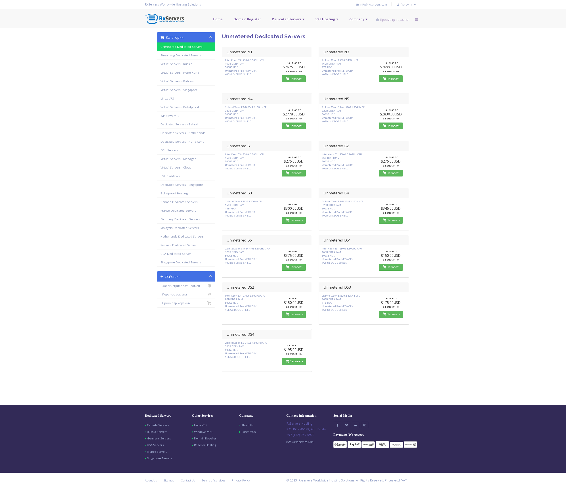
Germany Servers (159, 438)
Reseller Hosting (205, 445)
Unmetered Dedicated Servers (182, 47)
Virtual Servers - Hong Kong (180, 73)
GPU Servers (169, 150)
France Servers (157, 452)
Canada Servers (158, 425)
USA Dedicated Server (176, 254)
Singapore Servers (159, 458)
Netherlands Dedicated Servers (182, 236)
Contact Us (248, 432)
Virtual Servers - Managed (178, 159)
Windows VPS (170, 116)
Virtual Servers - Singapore (179, 90)
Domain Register (247, 19)
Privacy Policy (241, 480)
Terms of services (214, 480)
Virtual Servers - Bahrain (177, 81)
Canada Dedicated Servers (179, 202)
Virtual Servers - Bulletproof (180, 107)
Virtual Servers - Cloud (176, 167)
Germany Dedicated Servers (180, 219)
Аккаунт (407, 4)
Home (218, 19)
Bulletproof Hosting (174, 193)
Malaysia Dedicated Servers (180, 228)
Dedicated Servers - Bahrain (180, 124)
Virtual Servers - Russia (176, 64)
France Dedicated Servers (178, 211)
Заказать (296, 79)
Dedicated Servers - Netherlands (183, 133)
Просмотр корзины (175, 303)
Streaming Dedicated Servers (181, 55)
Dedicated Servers (286, 19)
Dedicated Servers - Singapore (182, 185)
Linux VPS (167, 98)
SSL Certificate (170, 176)
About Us (247, 425)
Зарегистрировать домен (180, 286)
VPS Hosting (325, 19)
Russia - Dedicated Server (178, 245)
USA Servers (155, 445)
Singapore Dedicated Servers (181, 262)
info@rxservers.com (300, 442)
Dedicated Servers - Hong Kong (182, 142)
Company (356, 19)
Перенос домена (174, 294)
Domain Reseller (205, 438)
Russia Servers (157, 432)
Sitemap (168, 480)
